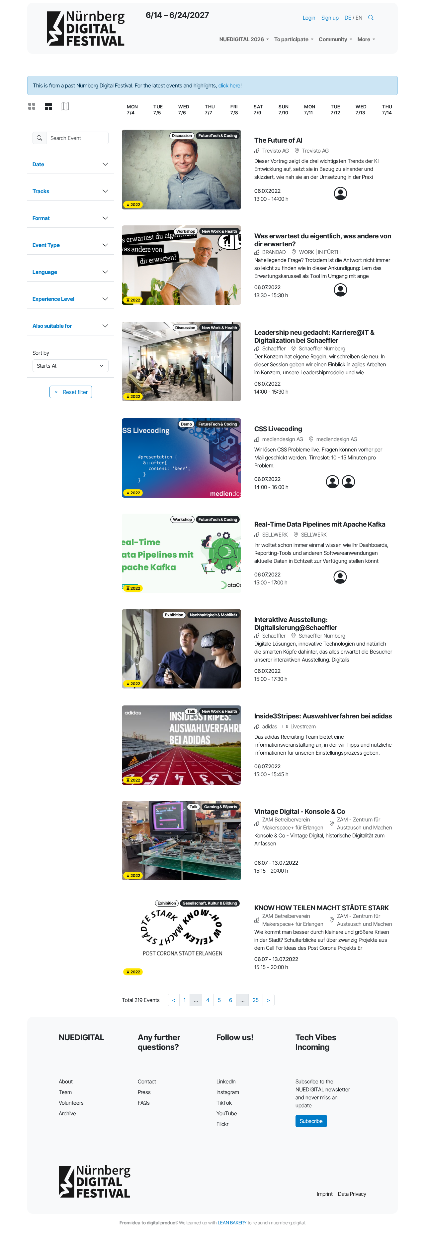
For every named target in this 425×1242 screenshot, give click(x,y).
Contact (147, 1081)
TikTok (224, 1102)
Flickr (222, 1124)
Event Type (46, 245)
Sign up (330, 17)
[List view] (51, 106)
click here (229, 85)
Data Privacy (352, 1193)
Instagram (227, 1092)
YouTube (226, 1113)
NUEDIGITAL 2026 (242, 39)
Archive (67, 1113)
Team (65, 1092)
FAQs (144, 1102)
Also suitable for (52, 325)
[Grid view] (34, 106)
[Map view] (67, 106)
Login (309, 17)
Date (38, 164)
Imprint (325, 1193)
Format (41, 218)
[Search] (371, 18)
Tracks (41, 191)
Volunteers (71, 1102)
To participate (291, 39)
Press (144, 1092)
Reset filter (75, 392)
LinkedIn (226, 1081)
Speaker (235, 23)
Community (333, 39)
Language (45, 272)
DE (349, 17)
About (66, 1081)
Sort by (41, 352)
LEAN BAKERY (232, 1222)
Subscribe (311, 1121)
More (364, 39)
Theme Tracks (242, 10)
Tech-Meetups (342, 10)
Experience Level (53, 299)
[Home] (86, 28)
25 (256, 1000)
